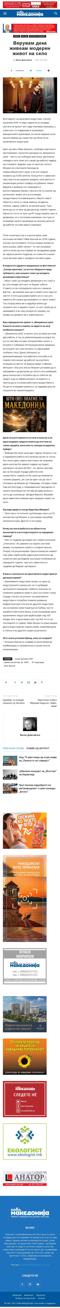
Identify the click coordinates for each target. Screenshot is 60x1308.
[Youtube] (38, 1284)
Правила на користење (25, 1298)
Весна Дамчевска (24, 60)
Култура (24, 36)
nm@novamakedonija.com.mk (34, 1264)
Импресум (17, 1295)
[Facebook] (15, 682)
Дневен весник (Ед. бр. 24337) (16, 662)
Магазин (7, 764)
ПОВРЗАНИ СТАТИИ (13, 748)
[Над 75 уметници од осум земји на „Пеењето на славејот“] (10, 761)
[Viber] (42, 682)
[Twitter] (22, 682)
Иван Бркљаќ (9, 666)
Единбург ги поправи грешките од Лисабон (14, 701)
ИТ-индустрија (38, 662)
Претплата (40, 1295)
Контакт (41, 1298)
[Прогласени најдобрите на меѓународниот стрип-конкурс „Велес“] (10, 788)
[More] (49, 70)
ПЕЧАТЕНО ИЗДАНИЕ (37, 36)
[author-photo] (30, 731)
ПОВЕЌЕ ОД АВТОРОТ (38, 748)
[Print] (35, 682)
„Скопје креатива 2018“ (23, 659)
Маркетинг (28, 1295)
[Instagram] (30, 1284)
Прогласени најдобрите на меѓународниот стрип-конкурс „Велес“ (37, 788)
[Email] (28, 682)
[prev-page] (5, 799)
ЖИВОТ (16, 36)
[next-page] (9, 799)
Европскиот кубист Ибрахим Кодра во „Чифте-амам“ (43, 703)
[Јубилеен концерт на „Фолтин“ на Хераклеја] (10, 775)
